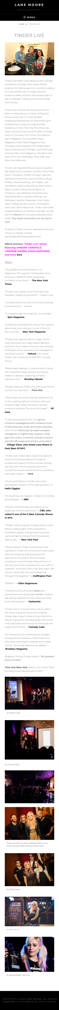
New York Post (29, 539)
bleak (37, 590)
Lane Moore (29, 5)
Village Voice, (14, 444)
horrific (39, 594)
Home (22, 24)
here (19, 254)
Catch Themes (47, 1002)
